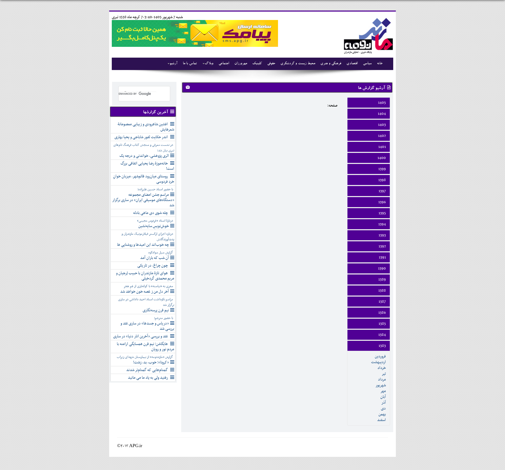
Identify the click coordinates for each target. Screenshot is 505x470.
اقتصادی (352, 64)
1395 (382, 213)
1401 (382, 146)
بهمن (382, 414)
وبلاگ (209, 64)
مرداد (382, 379)
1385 (382, 323)
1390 (382, 268)
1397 (382, 191)
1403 (382, 124)
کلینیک (257, 64)
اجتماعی (224, 64)
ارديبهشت (378, 362)
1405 (382, 102)
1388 (382, 290)
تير (384, 373)
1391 (382, 257)
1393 (382, 235)
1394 (382, 224)
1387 (382, 301)
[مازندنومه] (367, 35)
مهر (383, 391)
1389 (382, 279)
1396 (382, 202)
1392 (382, 246)
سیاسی (367, 64)
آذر (383, 402)
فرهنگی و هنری (330, 64)
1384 (382, 334)
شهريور (381, 385)
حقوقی (271, 64)
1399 (382, 169)
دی (383, 408)
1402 (382, 135)
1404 (382, 113)
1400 (381, 157)
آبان (383, 396)
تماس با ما (190, 64)
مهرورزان (240, 64)
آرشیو (174, 64)
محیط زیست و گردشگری (297, 64)
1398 (382, 180)
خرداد (381, 367)
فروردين (380, 356)
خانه (379, 64)
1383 (382, 345)
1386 (382, 312)
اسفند (381, 420)
